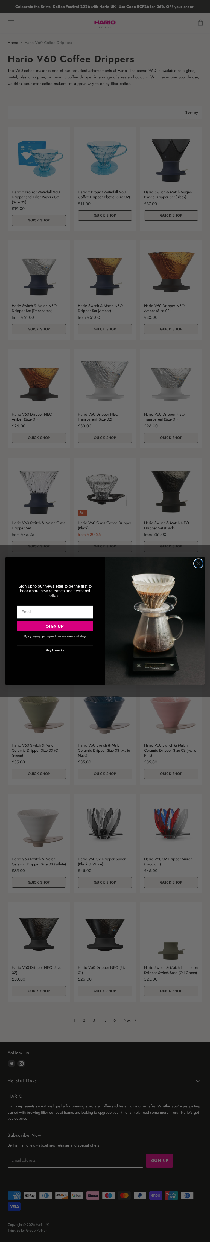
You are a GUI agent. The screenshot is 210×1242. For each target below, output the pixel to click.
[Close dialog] (198, 563)
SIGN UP (55, 626)
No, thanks (55, 650)
